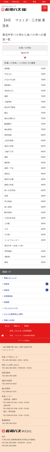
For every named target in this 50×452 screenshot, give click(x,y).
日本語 (6, 2)
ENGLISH (15, 2)
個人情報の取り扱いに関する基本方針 (17, 347)
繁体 (34, 2)
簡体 (44, 2)
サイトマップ (8, 350)
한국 (25, 2)
